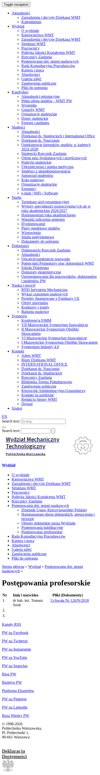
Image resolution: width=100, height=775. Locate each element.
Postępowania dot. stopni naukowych (40, 505)
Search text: (11, 421)
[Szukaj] (4, 427)
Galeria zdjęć (22, 549)
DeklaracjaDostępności (14, 753)
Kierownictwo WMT (28, 479)
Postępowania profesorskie (41, 532)
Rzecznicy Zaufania (27, 501)
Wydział (8, 465)
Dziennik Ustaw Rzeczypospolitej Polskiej (54, 510)
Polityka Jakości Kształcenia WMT (39, 497)
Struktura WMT (24, 488)
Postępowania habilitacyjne (42, 527)
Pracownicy (21, 492)
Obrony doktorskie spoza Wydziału (48, 523)
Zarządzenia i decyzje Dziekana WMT (41, 484)
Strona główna (13, 566)
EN (4, 416)
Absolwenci (21, 545)
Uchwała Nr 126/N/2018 (69, 600)
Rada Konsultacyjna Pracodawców (39, 536)
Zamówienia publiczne (29, 554)
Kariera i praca (23, 541)
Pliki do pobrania (25, 558)
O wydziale (20, 475)
